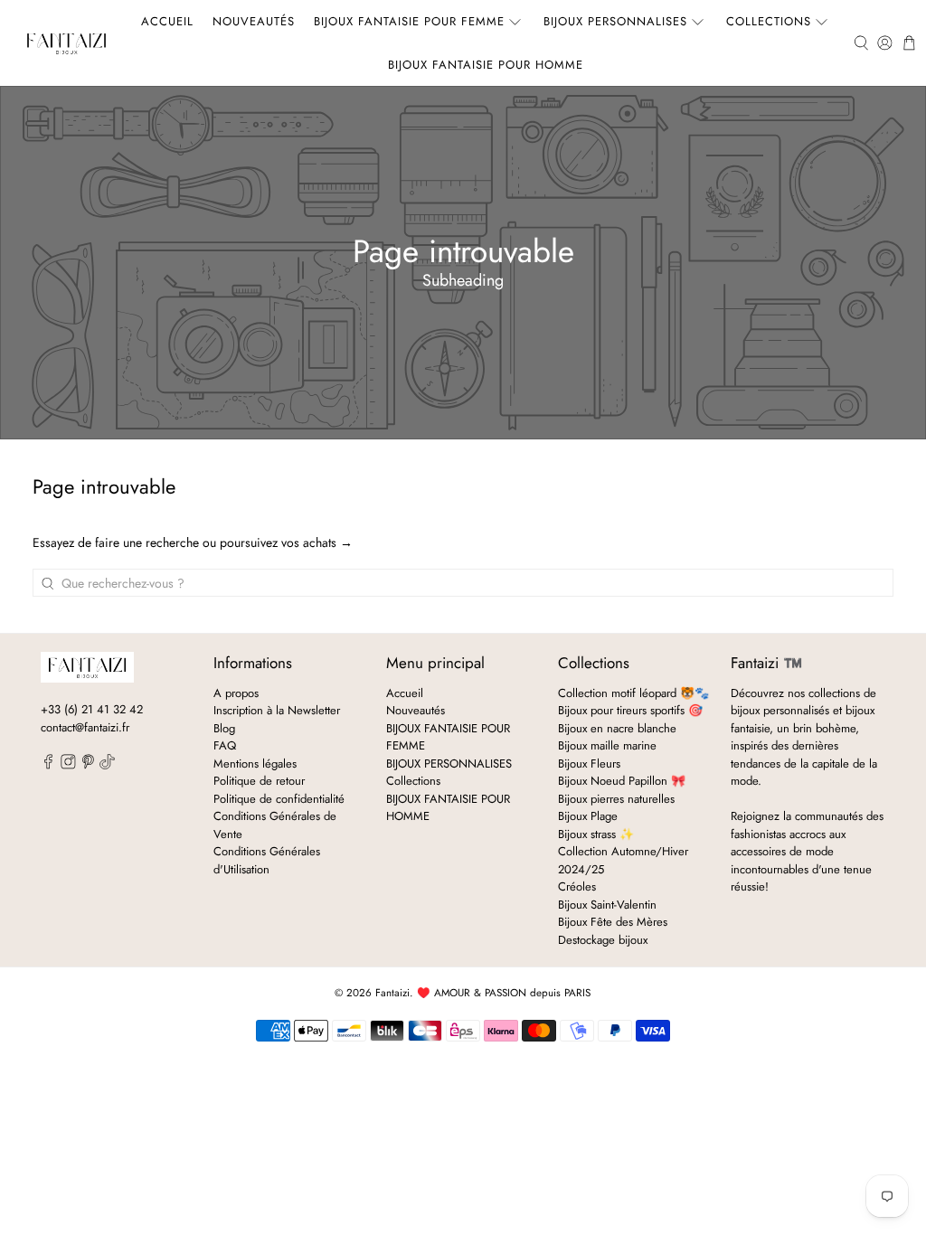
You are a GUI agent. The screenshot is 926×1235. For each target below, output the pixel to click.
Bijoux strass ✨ (596, 834)
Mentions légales (255, 763)
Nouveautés (254, 21)
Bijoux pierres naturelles (616, 798)
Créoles (577, 886)
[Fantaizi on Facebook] (48, 765)
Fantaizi (392, 992)
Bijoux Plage (588, 816)
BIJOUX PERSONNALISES (615, 21)
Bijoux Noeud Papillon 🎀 (621, 780)
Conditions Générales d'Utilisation (266, 860)
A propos (236, 693)
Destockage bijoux (602, 939)
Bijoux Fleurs (589, 763)
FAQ (224, 745)
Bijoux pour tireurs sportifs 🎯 (630, 710)
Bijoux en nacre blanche (617, 728)
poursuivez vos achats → (286, 542)
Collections (768, 21)
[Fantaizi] (66, 43)
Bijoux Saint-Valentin (607, 904)
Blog (224, 728)
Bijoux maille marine (607, 745)
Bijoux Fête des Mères (612, 921)
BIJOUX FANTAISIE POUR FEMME (409, 21)
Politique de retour (259, 780)
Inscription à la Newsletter (276, 710)
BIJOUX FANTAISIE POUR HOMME (485, 64)
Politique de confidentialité (279, 798)
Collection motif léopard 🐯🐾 (633, 693)
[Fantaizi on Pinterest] (88, 765)
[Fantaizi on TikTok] (107, 765)
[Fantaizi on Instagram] (68, 765)
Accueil (167, 21)
